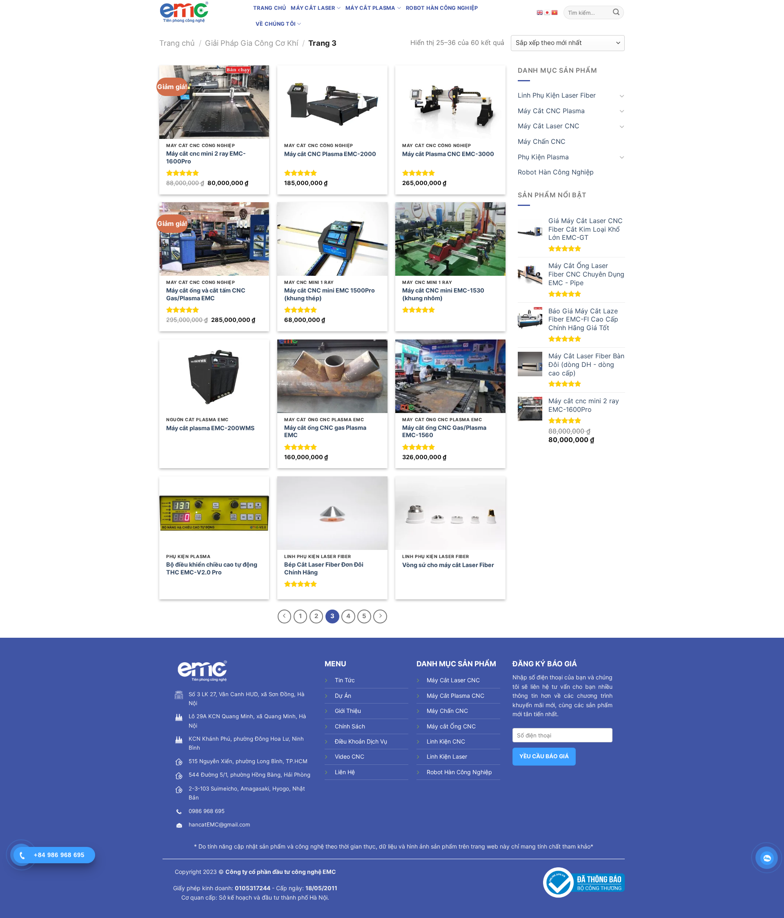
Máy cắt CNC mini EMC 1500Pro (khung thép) (329, 294)
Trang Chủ (269, 8)
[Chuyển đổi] (621, 96)
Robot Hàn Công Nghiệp (442, 8)
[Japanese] (547, 12)
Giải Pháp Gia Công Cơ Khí (251, 42)
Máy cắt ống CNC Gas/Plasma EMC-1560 (444, 431)
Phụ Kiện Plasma (543, 156)
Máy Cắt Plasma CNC (455, 695)
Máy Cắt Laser (313, 8)
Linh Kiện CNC (446, 741)
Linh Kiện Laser (447, 756)
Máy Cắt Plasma (370, 8)
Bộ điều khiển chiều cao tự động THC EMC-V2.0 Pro (211, 568)
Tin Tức (345, 680)
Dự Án (343, 695)
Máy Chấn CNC (542, 141)
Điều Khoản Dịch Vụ (361, 741)
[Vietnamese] (555, 12)
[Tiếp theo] (380, 616)
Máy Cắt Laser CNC (548, 126)
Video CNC (349, 756)
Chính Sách (350, 726)
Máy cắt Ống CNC (451, 726)
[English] (540, 12)
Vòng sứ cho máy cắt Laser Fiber (448, 564)
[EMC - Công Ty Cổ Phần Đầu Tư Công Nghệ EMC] (200, 12)
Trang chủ (177, 42)
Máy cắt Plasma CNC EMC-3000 (448, 153)
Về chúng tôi (276, 24)
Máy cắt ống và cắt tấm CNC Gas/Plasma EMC (205, 294)
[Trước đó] (285, 616)
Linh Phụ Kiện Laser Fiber (557, 95)
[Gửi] (616, 12)
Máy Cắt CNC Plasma (551, 111)
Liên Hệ (345, 771)
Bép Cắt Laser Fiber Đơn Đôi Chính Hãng (323, 568)
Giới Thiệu (348, 710)
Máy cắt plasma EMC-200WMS (210, 427)
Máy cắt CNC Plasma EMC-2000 (330, 153)
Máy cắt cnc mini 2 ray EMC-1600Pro (206, 157)
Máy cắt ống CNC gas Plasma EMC (325, 431)
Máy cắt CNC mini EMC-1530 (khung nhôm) (443, 294)
